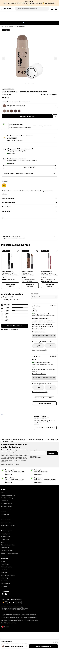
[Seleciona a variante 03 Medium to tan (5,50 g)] (11, 111)
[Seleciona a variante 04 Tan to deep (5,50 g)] (15, 111)
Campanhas (25, 608)
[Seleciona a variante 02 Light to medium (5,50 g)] (8, 111)
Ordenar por (34, 293)
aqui (22, 607)
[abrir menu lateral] (2, 8)
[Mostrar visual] (29, 57)
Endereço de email (35, 450)
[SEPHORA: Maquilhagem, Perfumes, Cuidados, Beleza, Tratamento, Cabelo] (8, 8)
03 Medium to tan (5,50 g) (35, 439)
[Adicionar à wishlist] (18, 251)
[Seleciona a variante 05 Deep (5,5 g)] (19, 111)
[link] (14, 326)
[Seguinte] (55, 58)
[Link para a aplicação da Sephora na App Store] (17, 602)
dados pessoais (9, 460)
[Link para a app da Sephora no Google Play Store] (6, 602)
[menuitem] (52, 9)
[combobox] (44, 297)
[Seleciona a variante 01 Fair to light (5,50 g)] (4, 111)
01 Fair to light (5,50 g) (18, 439)
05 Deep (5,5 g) (8, 441)
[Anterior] (3, 58)
